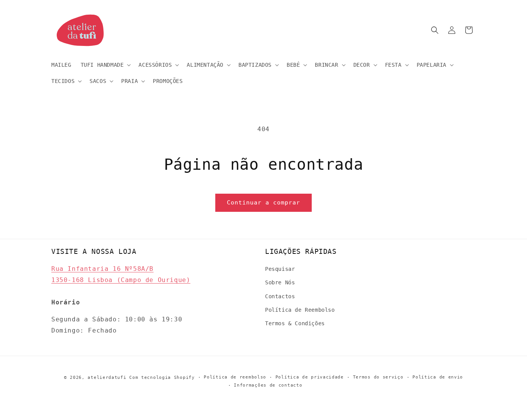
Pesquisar (280, 269)
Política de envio (437, 377)
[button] (105, 65)
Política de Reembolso (300, 310)
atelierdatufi (107, 377)
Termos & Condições (295, 323)
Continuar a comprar (263, 202)
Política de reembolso (235, 377)
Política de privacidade (309, 377)
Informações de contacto (268, 385)
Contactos (280, 296)
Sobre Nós (280, 282)
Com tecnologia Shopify (161, 377)
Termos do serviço (378, 377)
